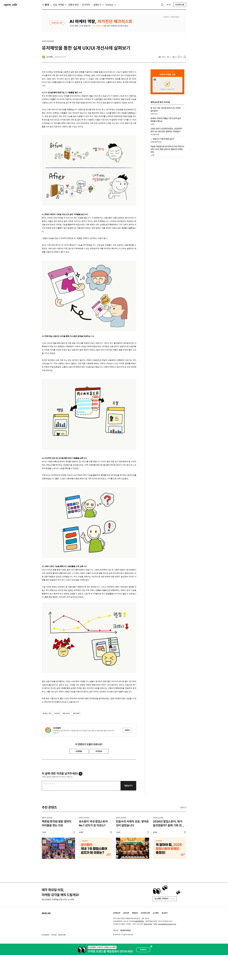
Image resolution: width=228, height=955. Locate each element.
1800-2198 (148, 924)
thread (53, 935)
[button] (183, 807)
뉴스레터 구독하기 (161, 899)
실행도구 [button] (97, 4)
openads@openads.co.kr (167, 924)
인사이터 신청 (179, 5)
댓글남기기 (128, 786)
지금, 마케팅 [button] (58, 4)
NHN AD (46, 913)
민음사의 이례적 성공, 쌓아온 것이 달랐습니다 (132, 823)
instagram (45, 935)
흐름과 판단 (73, 4)
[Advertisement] (167, 199)
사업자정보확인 (139, 921)
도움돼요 (79, 751)
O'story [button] (109, 4)
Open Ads (10, 5)
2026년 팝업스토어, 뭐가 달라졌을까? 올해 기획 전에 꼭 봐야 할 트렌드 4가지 (168, 824)
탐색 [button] (47, 4)
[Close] (151, 946)
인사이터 (86, 4)
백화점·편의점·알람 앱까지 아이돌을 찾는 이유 (56, 823)
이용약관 (115, 930)
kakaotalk (62, 935)
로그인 (169, 5)
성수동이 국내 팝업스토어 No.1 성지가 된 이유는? (93, 823)
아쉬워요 (99, 751)
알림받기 (127, 730)
